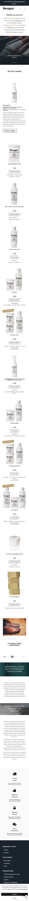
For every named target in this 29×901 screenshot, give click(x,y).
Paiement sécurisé (8, 877)
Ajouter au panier (9, 131)
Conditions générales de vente (11, 874)
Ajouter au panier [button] (14, 171)
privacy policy (24, 889)
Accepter (14, 894)
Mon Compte (7, 860)
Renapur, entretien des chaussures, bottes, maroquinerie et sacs (14, 626)
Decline (14, 898)
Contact (6, 850)
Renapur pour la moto (14, 56)
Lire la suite (15, 257)
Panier (5, 866)
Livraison (6, 879)
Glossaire (6, 852)
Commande (7, 863)
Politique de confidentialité (10, 882)
